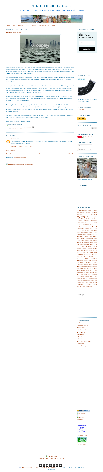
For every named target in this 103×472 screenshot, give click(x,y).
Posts (80, 146)
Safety (81, 274)
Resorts (83, 272)
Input (53, 25)
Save (80, 137)
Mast (82, 256)
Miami (95, 256)
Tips (83, 282)
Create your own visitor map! (51, 458)
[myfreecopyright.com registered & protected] (39, 468)
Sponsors (87, 276)
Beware (89, 216)
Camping (91, 222)
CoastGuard (79, 226)
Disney (95, 232)
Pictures (34, 25)
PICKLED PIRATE (82, 444)
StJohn (95, 276)
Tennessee (88, 280)
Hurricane (79, 248)
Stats (91, 276)
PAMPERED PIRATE (82, 435)
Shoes (95, 274)
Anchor (89, 210)
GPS (78, 244)
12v (77, 210)
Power (81, 268)
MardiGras (94, 254)
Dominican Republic (81, 234)
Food (91, 240)
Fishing (78, 240)
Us (14, 25)
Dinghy (90, 232)
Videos (95, 282)
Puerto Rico (89, 270)
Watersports (88, 284)
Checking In (93, 224)
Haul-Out (86, 244)
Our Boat (20, 25)
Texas (95, 280)
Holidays (88, 246)
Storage (78, 278)
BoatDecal (88, 218)
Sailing (85, 274)
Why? (27, 25)
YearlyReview (88, 286)
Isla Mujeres (84, 250)
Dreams (86, 236)
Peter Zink (13, 139)
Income (95, 248)
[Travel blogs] (79, 411)
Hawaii (78, 246)
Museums (85, 260)
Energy (95, 236)
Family (83, 238)
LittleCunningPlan (82, 330)
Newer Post (9, 154)
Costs (95, 228)
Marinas (78, 256)
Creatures (79, 230)
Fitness (82, 240)
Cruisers (84, 231)
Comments (82, 149)
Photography (80, 266)
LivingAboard (93, 252)
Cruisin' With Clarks (82, 325)
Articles (88, 212)
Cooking (91, 228)
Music (89, 260)
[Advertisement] (83, 393)
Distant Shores (80, 327)
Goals (95, 242)
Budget (82, 222)
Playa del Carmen (92, 266)
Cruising (88, 230)
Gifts (91, 242)
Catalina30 (85, 225)
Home (8, 25)
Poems (78, 268)
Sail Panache (80, 334)
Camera (86, 222)
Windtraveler (80, 343)
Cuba (92, 230)
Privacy (84, 268)
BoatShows (94, 220)
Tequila (92, 280)
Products (89, 268)
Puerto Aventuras (81, 270)
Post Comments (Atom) (20, 157)
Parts (90, 264)
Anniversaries (80, 212)
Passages (95, 264)
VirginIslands (80, 284)
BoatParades (86, 220)
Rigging (87, 272)
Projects (94, 268)
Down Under (94, 234)
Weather (95, 284)
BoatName (79, 220)
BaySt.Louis (79, 214)
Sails (89, 274)
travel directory (80, 419)
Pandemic (86, 264)
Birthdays (83, 218)
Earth (91, 236)
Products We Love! (44, 25)
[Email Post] (32, 127)
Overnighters (80, 264)
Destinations (84, 232)
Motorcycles (94, 258)
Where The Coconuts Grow (84, 341)
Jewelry (90, 250)
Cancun (95, 222)
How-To (95, 246)
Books (78, 223)
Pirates (86, 266)
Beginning (15, 128)
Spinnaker (82, 276)
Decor (78, 232)
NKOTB (88, 262)
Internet (78, 250)
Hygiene (84, 248)
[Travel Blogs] (81, 413)
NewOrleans (80, 262)
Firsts (95, 238)
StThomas (88, 278)
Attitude (94, 212)
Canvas (78, 224)
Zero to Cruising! (81, 346)
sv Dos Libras (80, 339)
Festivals (90, 238)
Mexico (91, 256)
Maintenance (87, 255)
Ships (92, 274)
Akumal (86, 210)
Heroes (82, 246)
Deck (95, 230)
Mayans (86, 256)
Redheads (79, 272)
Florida (87, 240)
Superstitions (94, 278)
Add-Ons (81, 210)
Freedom (95, 240)
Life (20, 128)
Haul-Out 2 (93, 244)
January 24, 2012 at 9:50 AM (21, 146)
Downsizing (80, 236)
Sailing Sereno (81, 337)
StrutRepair (82, 278)
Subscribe (86, 49)
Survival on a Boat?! (13, 32)
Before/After (94, 214)
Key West (82, 252)
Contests (87, 228)
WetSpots (79, 286)
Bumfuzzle (80, 323)
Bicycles (95, 216)
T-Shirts (78, 280)
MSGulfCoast (80, 260)
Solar (78, 276)
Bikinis (78, 218)
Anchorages (94, 210)
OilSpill (95, 262)
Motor (86, 258)
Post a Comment (10, 150)
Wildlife (83, 286)
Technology (83, 280)
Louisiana (80, 255)
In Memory (89, 248)
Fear (87, 238)
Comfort (94, 227)
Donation (89, 234)
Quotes (95, 270)
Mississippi (79, 258)
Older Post (71, 154)
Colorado (87, 226)
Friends (79, 242)
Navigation (94, 260)
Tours (86, 282)
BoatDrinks (94, 218)
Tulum (90, 282)
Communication (80, 228)
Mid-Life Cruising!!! (52, 6)
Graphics (81, 244)
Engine (78, 238)
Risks (91, 272)
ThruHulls (79, 282)
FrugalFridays (85, 242)
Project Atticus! (81, 332)
